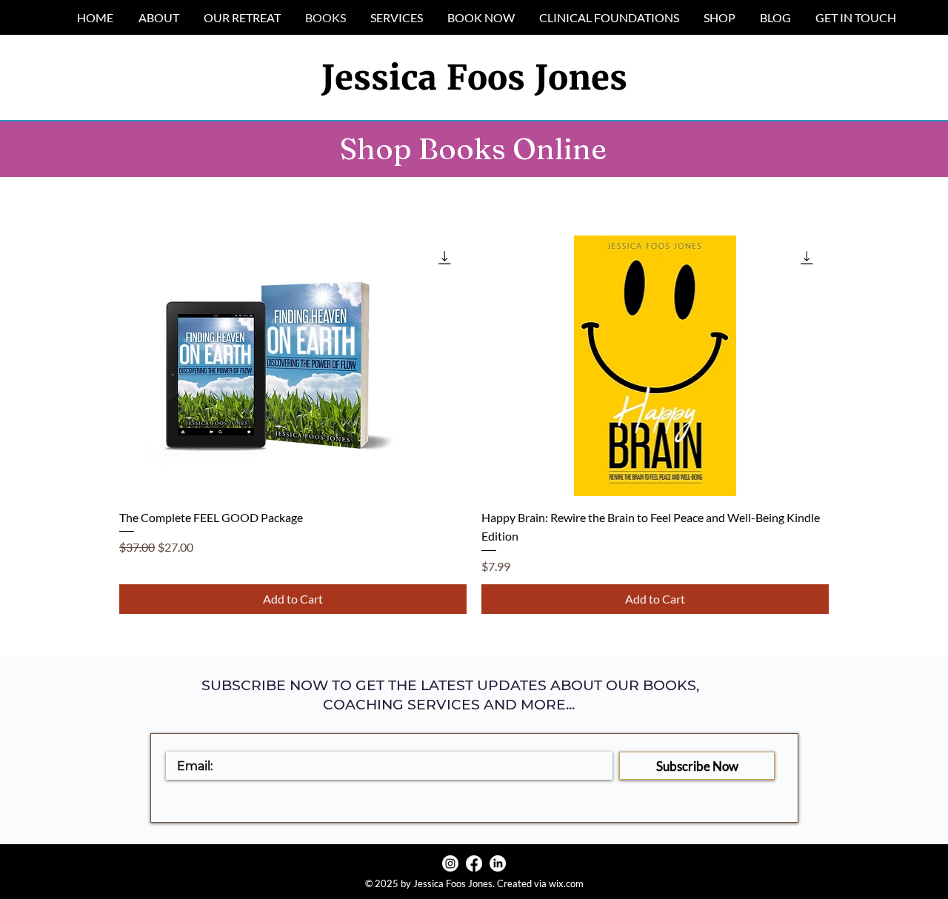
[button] (609, 17)
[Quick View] (293, 365)
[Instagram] (450, 863)
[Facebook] (474, 863)
